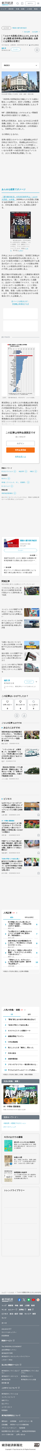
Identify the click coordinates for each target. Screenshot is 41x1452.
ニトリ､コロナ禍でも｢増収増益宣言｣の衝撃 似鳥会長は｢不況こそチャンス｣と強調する (12, 668)
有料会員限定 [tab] (29, 917)
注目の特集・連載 (11, 1081)
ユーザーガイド (7, 1407)
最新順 (11, 9)
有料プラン (5, 1400)
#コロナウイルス (7, 471)
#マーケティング (10, 1127)
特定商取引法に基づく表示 (10, 1431)
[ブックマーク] (37, 49)
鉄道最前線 (5, 1335)
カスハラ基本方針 (8, 1434)
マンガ (4, 1310)
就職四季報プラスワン (16, 1036)
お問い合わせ (20, 1434)
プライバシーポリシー (9, 1428)
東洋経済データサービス (10, 1376)
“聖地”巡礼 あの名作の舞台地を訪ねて (22, 1019)
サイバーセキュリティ (9, 1332)
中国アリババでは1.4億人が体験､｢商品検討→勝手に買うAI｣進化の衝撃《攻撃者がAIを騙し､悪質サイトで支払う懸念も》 (12, 845)
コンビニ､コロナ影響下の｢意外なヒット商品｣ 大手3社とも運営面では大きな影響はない (12, 612)
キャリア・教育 (30, 1314)
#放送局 (6, 1123)
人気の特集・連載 (11, 1010)
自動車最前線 (13, 1059)
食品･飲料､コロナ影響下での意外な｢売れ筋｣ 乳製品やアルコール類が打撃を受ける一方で (12, 656)
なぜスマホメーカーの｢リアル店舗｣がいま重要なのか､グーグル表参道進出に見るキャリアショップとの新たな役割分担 (12, 807)
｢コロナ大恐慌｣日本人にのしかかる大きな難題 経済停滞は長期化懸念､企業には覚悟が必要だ (20, 38)
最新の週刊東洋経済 (28, 540)
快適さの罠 (18, 1157)
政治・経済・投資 (16, 1314)
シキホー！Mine (7, 1360)
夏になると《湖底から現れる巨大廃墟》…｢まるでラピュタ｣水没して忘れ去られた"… (20, 952)
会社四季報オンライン (9, 1350)
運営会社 (5, 1421)
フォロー (15, 49)
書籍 (29, 1310)
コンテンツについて (8, 1397)
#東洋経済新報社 (7, 493)
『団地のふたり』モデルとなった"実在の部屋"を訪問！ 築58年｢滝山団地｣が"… (19, 962)
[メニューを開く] (38, 3)
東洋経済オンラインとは (10, 1394)
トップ (3, 9)
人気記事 (7, 913)
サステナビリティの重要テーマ (19, 1031)
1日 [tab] (12, 1014)
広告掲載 (5, 1424)
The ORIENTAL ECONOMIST (12, 1346)
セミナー (11, 1310)
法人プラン (5, 1404)
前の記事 (27, 32)
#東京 (32, 471)
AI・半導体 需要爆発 (11, 1106)
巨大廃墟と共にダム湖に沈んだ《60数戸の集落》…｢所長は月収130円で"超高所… (20, 924)
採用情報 (13, 1421)
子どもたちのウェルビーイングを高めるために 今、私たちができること (23, 1070)
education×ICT (6, 1329)
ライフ (4, 1318)
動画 (36, 9)
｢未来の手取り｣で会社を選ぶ (18, 1025)
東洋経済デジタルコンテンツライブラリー (16, 1356)
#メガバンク (6, 486)
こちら (21, 250)
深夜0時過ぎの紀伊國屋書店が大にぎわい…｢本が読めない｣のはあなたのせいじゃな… (20, 943)
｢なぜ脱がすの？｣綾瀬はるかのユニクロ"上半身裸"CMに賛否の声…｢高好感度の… (20, 933)
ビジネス (6, 28)
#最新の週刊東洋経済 (19, 28)
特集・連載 (20, 9)
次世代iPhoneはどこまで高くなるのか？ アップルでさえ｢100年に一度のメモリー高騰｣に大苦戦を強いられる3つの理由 (12, 827)
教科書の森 (5, 1383)
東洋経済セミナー (27, 1376)
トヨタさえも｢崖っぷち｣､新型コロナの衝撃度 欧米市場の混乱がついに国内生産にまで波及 (12, 591)
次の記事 (35, 32)
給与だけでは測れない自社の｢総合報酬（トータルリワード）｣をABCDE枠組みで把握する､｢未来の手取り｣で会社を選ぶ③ (12, 865)
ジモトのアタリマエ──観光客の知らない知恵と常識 (23, 1064)
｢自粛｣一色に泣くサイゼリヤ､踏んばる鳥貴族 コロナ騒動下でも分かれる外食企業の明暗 (12, 645)
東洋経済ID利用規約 (29, 1431)
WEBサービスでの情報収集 (19, 1424)
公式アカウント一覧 (25, 1421)
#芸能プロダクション (18, 1123)
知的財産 (22, 1428)
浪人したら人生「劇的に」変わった (21, 1047)
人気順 (29, 9)
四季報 (21, 1310)
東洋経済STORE (7, 1353)
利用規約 (5, 1410)
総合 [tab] (11, 917)
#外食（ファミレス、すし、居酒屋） (14, 482)
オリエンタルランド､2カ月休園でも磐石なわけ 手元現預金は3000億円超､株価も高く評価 (12, 624)
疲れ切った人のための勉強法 (24, 1142)
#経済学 (21, 471)
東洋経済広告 (6, 1379)
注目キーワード (10, 1117)
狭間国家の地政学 (20, 1172)
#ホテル (4, 478)
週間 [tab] (29, 1014)
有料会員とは (20, 457)
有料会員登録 (20, 450)
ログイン (30, 3)
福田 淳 (4, 48)
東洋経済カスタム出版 (28, 1379)
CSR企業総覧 (13, 1042)
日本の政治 (12, 1053)
